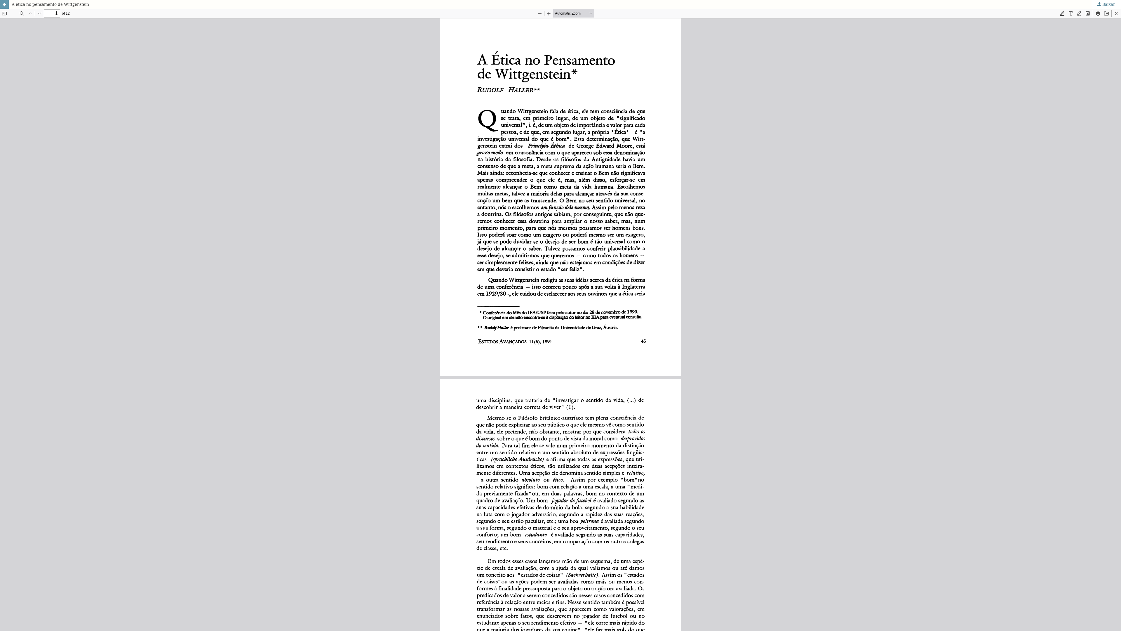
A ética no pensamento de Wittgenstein (50, 4)
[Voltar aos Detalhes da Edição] (4, 4)
